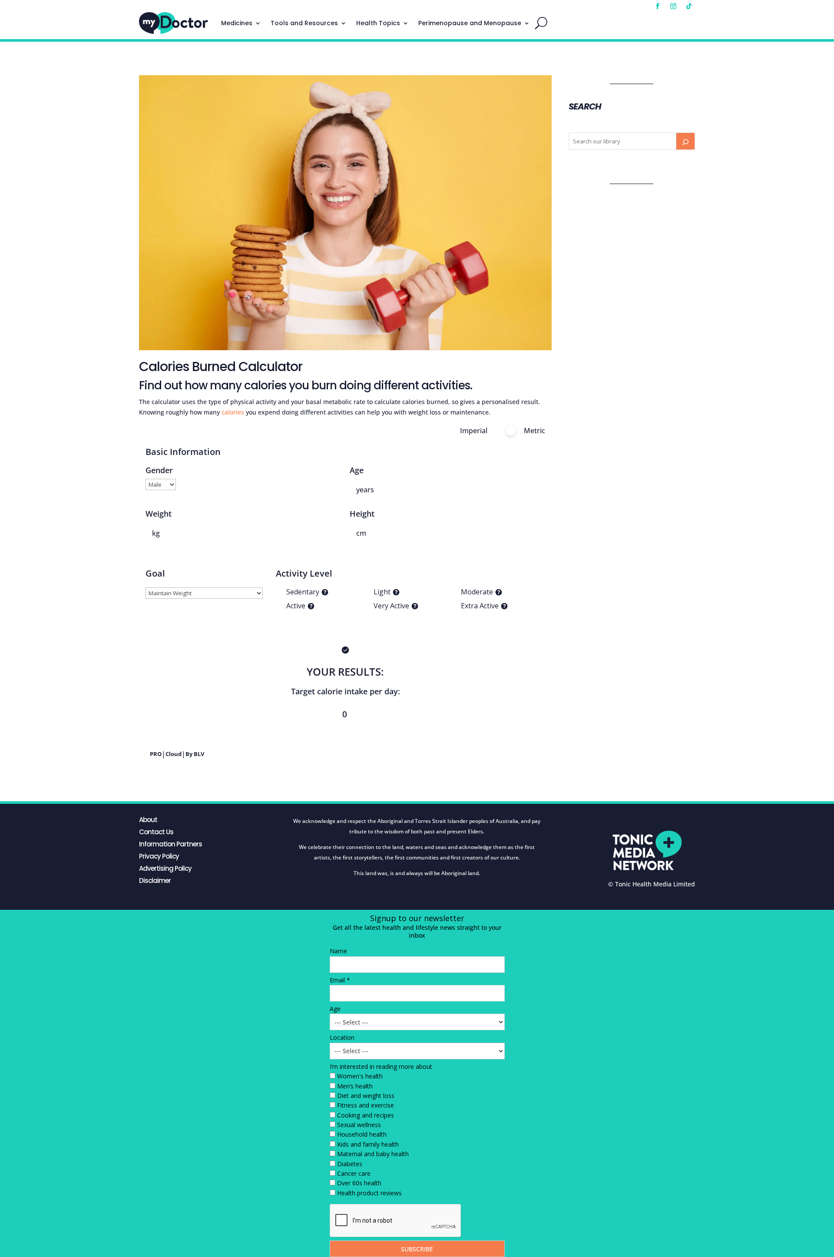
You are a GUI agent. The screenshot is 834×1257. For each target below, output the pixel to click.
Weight (159, 513)
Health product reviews (369, 1193)
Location (342, 1037)
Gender (159, 470)
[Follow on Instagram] (673, 6)
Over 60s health (359, 1183)
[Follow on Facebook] (658, 6)
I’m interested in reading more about (381, 1066)
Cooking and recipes (365, 1115)
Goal (155, 573)
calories (233, 412)
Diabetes (349, 1164)
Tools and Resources (304, 23)
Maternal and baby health (373, 1154)
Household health (362, 1134)
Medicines (236, 23)
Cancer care (354, 1173)
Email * (340, 980)
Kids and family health (368, 1144)
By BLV (194, 753)
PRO (156, 753)
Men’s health (355, 1086)
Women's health (360, 1076)
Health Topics (378, 23)
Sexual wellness (359, 1125)
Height (362, 513)
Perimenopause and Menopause (469, 23)
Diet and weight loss (365, 1095)
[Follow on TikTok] (689, 6)
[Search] (685, 141)
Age (357, 470)
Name (338, 951)
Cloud (173, 753)
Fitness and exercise (365, 1105)
